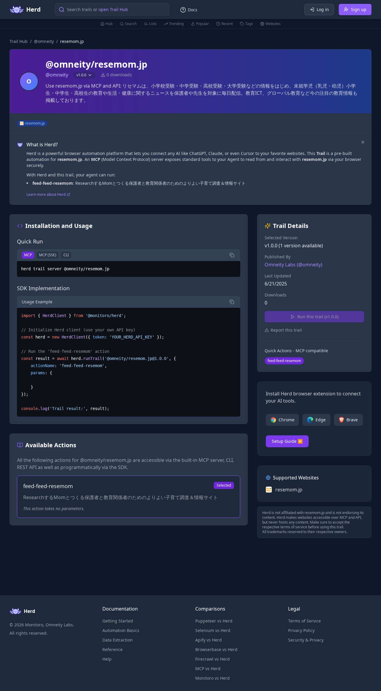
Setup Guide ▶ (287, 441)
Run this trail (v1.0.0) (317, 316)
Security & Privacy (306, 640)
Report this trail (286, 330)
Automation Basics (120, 630)
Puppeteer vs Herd (213, 621)
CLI (66, 254)
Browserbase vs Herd (216, 649)
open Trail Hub (113, 9)
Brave (352, 420)
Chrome (286, 420)
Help (107, 659)
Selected (224, 485)
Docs (192, 10)
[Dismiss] (362, 142)
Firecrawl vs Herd (212, 659)
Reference (112, 649)
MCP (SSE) (47, 254)
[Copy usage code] (231, 301)
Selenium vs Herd (212, 630)
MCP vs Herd (208, 668)
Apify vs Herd (208, 640)
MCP (28, 254)
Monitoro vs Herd (212, 678)
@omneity (44, 41)
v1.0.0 (81, 74)
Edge (321, 420)
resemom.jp (35, 123)
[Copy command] (231, 255)
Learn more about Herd (45, 194)
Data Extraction (117, 640)
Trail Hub (19, 41)
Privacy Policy (301, 630)
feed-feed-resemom (284, 360)
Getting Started (117, 621)
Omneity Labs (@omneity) (293, 264)
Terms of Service (304, 621)
